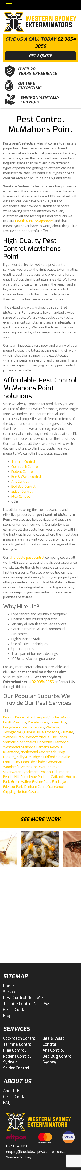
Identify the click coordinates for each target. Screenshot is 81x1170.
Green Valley (21, 782)
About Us (11, 1090)
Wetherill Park (14, 737)
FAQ (7, 1102)
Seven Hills (58, 722)
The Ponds (59, 737)
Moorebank (47, 752)
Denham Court (35, 787)
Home (8, 986)
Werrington (29, 767)
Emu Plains (11, 762)
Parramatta (24, 717)
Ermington (60, 782)
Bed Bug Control (23, 486)
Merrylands (50, 732)
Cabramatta (55, 762)
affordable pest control (26, 557)
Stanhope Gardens (35, 747)
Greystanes (11, 727)
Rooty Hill (57, 747)
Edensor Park (13, 787)
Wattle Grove (49, 767)
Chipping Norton (15, 791)
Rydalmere (30, 772)
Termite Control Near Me (26, 1003)
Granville (63, 757)
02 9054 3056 (43, 682)
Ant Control (20, 481)
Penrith (8, 717)
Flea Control (20, 496)
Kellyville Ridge (28, 757)
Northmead (29, 752)
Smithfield (11, 742)
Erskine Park (41, 782)
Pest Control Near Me (23, 997)
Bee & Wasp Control (26, 476)
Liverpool (41, 717)
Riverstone (11, 752)
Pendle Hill (11, 777)
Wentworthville (37, 737)
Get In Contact (16, 1009)
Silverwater (11, 772)
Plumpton (62, 772)
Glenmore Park (33, 727)
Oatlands (58, 777)
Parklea (43, 777)
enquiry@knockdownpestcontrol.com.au (36, 1152)
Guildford (48, 757)
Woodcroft (11, 767)
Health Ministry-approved (34, 221)
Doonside (28, 762)
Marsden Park (38, 722)
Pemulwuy (29, 777)
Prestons (19, 722)
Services (10, 992)
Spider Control (22, 491)
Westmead (11, 747)
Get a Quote (40, 55)
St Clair (54, 717)
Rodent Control (22, 471)
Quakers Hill (31, 732)
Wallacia (52, 727)
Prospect (46, 772)
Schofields (28, 742)
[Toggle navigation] (9, 5)
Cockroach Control (25, 467)
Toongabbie (12, 732)
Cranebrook (56, 787)
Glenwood (61, 742)
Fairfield (67, 732)
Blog (7, 1015)
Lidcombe (44, 742)
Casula (33, 791)
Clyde (40, 762)
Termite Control (23, 462)
